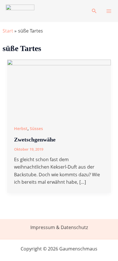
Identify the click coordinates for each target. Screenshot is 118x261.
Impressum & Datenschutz (59, 227)
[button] (94, 11)
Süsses (36, 128)
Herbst (20, 128)
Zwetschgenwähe (35, 139)
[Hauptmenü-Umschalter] (109, 11)
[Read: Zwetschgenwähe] (59, 88)
